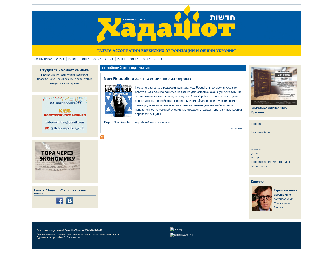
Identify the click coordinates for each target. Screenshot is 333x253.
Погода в (261, 132)
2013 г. (146, 58)
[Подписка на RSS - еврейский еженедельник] (102, 138)
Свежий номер (43, 58)
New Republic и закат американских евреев (147, 78)
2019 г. (72, 58)
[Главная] (166, 54)
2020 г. (60, 58)
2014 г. (134, 58)
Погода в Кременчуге (264, 161)
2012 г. (158, 58)
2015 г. (121, 58)
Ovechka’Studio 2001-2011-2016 (83, 230)
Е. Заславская (72, 237)
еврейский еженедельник (152, 122)
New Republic (123, 122)
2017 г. (97, 58)
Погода (256, 123)
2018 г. (85, 58)
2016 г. (109, 58)
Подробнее (236, 128)
